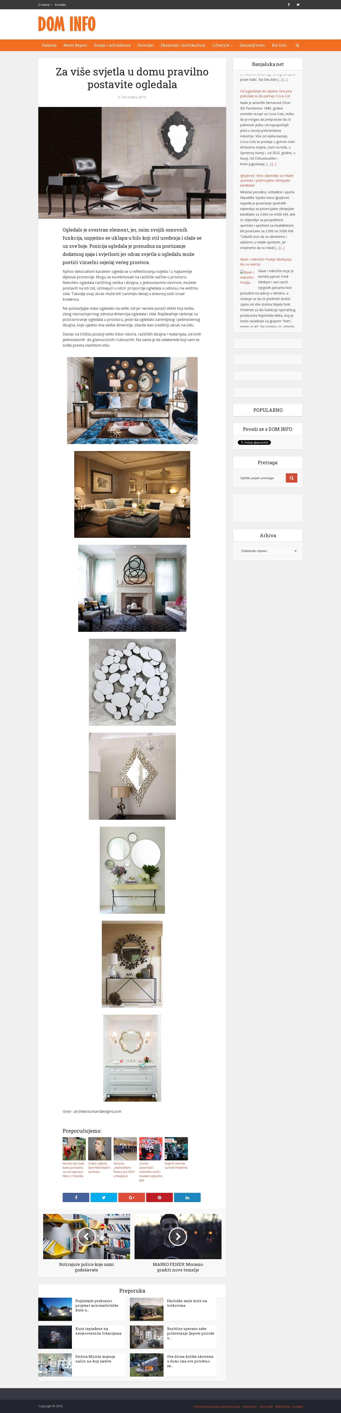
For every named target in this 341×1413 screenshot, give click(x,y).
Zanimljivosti (252, 45)
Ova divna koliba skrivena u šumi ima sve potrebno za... (190, 1361)
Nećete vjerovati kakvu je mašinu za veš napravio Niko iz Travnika (73, 1169)
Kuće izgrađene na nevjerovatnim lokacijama (98, 1331)
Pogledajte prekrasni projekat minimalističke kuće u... (96, 1305)
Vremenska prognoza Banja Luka (216, 1406)
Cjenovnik (266, 1406)
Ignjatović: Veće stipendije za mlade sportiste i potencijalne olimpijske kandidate (266, 169)
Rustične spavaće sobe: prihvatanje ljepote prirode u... (190, 1333)
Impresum (250, 1406)
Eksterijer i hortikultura (183, 45)
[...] (274, 152)
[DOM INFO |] (67, 23)
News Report (75, 45)
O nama (43, 5)
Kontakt (60, 5)
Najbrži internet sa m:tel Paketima (176, 1165)
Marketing (282, 1406)
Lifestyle (220, 45)
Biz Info (279, 45)
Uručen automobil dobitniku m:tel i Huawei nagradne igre (150, 1171)
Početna (49, 45)
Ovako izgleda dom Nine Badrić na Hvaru (99, 1167)
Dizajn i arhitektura (112, 45)
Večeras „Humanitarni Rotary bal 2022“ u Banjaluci (124, 1169)
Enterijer (146, 45)
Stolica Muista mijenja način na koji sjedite (95, 1358)
